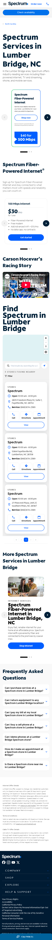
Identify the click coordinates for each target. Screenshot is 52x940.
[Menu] (4, 4)
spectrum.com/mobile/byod (26, 824)
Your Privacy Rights (10, 899)
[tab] (26, 870)
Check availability (26, 12)
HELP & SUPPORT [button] (18, 891)
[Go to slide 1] (24, 151)
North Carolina (10, 24)
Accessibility (7, 902)
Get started (26, 237)
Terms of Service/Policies (12, 918)
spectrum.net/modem (28, 805)
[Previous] (4, 117)
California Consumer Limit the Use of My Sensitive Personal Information (23, 914)
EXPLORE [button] (12, 884)
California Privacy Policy (12, 904)
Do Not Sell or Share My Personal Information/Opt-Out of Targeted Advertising (25, 908)
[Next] (47, 117)
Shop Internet (26, 645)
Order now (36, 3)
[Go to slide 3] (31, 151)
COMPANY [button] (13, 870)
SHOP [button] (9, 877)
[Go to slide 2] (29, 151)
